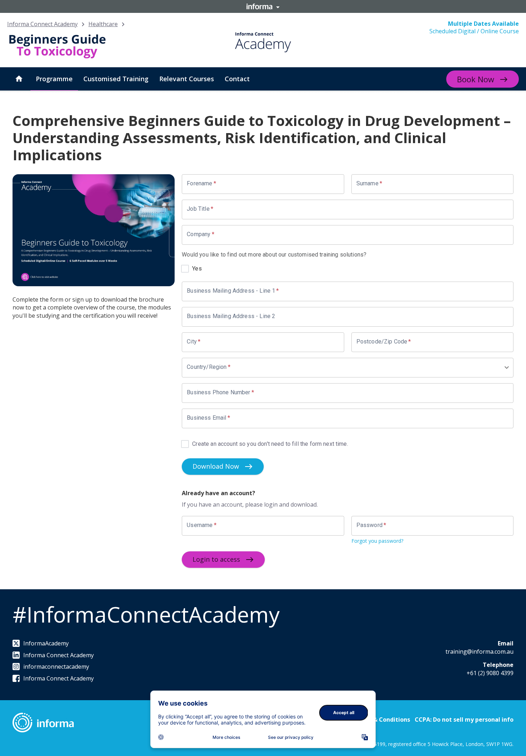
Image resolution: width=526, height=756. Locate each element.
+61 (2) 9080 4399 (490, 673)
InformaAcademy (46, 643)
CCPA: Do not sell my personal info (464, 719)
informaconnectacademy (56, 666)
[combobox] (345, 367)
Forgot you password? (377, 540)
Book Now (475, 79)
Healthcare (103, 24)
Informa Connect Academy (42, 24)
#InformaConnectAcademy (146, 614)
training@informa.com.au (479, 651)
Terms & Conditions (381, 719)
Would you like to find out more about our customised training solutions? (274, 254)
